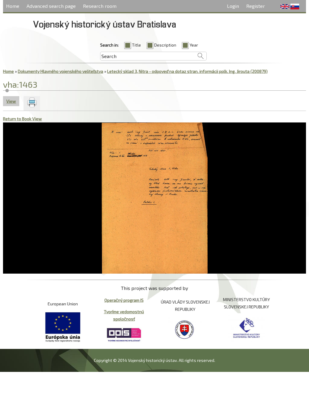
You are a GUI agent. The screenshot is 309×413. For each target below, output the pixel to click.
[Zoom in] (8, 127)
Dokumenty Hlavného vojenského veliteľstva (60, 71)
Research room (99, 6)
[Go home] (29, 127)
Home (12, 6)
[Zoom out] (19, 127)
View (12, 101)
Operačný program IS (124, 300)
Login (233, 6)
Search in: (109, 44)
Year (194, 44)
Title (136, 44)
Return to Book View (22, 118)
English (284, 6)
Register (255, 6)
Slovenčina (294, 6)
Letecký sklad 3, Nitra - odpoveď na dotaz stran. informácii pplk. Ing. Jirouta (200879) (187, 71)
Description (165, 44)
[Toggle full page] (40, 127)
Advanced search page (51, 6)
